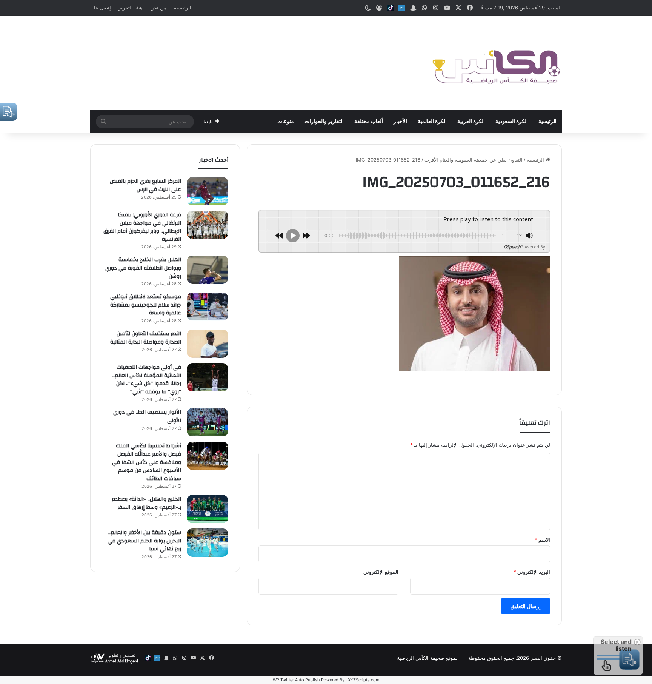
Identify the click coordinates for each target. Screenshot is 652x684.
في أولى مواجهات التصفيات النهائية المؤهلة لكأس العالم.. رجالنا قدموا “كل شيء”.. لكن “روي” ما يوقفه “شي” (146, 379)
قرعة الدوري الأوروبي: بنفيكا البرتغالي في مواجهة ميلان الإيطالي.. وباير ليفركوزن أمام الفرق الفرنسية (142, 227)
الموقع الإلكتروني (380, 572)
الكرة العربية (471, 121)
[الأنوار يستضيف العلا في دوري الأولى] (207, 422)
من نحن (158, 8)
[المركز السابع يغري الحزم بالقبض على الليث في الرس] (207, 191)
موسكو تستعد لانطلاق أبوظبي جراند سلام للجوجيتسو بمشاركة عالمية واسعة (145, 305)
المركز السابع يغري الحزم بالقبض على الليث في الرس (145, 185)
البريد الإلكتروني (532, 572)
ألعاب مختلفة (368, 121)
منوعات (285, 121)
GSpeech (512, 247)
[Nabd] (402, 7)
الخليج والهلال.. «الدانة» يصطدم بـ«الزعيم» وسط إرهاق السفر (146, 503)
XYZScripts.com (364, 679)
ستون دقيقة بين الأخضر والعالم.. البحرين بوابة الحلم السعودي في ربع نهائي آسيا (144, 541)
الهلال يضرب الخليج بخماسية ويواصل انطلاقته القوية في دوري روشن (143, 268)
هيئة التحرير (130, 8)
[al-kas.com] (496, 63)
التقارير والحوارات (324, 121)
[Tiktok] (390, 7)
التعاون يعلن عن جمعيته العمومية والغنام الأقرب (473, 160)
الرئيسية (182, 8)
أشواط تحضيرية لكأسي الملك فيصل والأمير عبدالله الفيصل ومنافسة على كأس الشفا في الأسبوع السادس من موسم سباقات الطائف (146, 462)
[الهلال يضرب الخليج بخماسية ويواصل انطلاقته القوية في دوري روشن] (207, 270)
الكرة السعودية (511, 121)
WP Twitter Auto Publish (296, 679)
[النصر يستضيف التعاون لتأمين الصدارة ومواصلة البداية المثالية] (207, 344)
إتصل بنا (102, 8)
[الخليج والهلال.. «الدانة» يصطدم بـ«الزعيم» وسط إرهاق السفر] (207, 509)
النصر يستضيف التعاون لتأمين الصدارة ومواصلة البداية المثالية (145, 338)
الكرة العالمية (432, 121)
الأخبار (400, 121)
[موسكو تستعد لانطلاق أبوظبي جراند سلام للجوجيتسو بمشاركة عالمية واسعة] (207, 307)
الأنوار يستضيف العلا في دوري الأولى (147, 416)
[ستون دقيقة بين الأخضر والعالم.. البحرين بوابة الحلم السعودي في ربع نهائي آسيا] (207, 542)
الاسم (542, 540)
